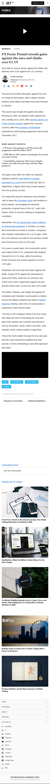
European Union (25, 200)
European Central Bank (29, 127)
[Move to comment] (31, 86)
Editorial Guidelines (36, 401)
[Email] (26, 86)
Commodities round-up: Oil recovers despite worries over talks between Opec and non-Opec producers (22, 163)
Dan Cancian (18, 77)
